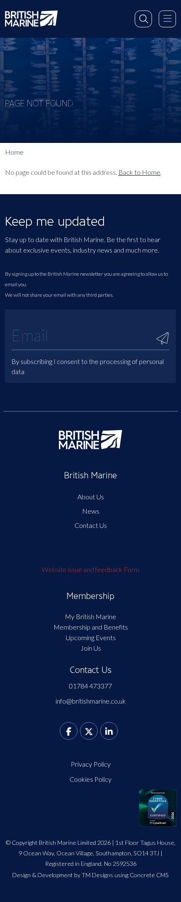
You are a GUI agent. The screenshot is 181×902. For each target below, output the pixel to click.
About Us (90, 497)
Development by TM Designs (75, 874)
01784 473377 (90, 686)
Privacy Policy (91, 764)
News (90, 511)
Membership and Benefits (90, 627)
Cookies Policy (90, 779)
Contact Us (91, 525)
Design (21, 874)
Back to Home (139, 172)
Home (14, 152)
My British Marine (90, 616)
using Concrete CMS (141, 874)
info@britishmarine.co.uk (91, 701)
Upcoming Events (91, 637)
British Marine (90, 475)
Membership (90, 596)
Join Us (90, 648)
